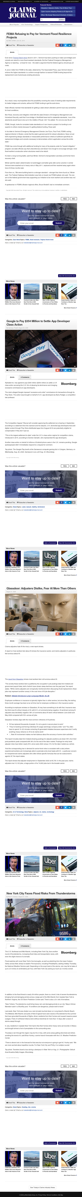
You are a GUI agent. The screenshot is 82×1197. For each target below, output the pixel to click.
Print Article (74, 45)
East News (16, 240)
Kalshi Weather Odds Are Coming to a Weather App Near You (68, 302)
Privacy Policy (42, 1195)
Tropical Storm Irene (20, 58)
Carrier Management (72, 1)
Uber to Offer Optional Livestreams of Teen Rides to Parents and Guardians (50, 302)
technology (50, 812)
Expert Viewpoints (41, 24)
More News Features (70, 308)
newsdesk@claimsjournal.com (33, 243)
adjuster (36, 812)
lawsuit (28, 507)
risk (29, 1107)
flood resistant (35, 240)
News (15, 507)
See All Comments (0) (67, 276)
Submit (59, 223)
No (73, 199)
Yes (65, 199)
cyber (24, 507)
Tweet (66, 45)
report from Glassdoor (16, 679)
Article (12, 52)
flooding (24, 1107)
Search (61, 19)
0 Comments (25, 377)
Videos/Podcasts (56, 24)
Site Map (60, 1195)
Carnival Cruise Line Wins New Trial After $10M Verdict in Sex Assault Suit (31, 302)
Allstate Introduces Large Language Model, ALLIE (30, 696)
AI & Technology (27, 24)
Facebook (62, 45)
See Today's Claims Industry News (42, 1187)
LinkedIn (70, 45)
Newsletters (68, 24)
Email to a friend (58, 45)
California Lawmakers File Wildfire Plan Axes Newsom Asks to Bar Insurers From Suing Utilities (13, 303)
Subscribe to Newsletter (26, 45)
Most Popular (14, 24)
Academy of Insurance (41, 1)
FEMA (27, 240)
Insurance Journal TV (25, 1)
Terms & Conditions (52, 1195)
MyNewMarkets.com (57, 1)
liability (34, 507)
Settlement (41, 507)
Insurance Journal (9, 1)
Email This (11, 45)
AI (40, 812)
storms (33, 1107)
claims (44, 812)
